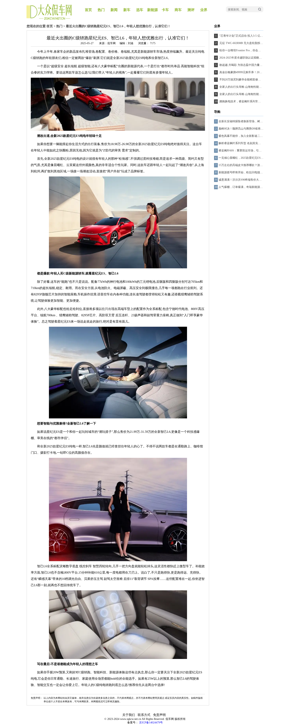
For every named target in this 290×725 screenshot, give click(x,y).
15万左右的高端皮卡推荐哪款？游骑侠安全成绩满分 (250, 165)
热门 (101, 10)
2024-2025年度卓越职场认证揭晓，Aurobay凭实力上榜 (252, 57)
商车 (178, 10)
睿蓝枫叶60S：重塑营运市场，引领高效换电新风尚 (250, 150)
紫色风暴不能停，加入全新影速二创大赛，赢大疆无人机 (253, 135)
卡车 (165, 10)
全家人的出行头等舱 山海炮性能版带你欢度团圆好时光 (252, 86)
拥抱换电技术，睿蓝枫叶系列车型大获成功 (245, 101)
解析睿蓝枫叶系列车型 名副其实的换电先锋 (245, 143)
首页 (88, 10)
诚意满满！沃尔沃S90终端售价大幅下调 (243, 179)
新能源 (152, 10)
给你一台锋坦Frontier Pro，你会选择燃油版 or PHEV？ (252, 50)
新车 (126, 10)
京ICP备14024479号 (151, 722)
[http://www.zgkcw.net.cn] (49, 18)
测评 (191, 10)
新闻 (114, 10)
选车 (139, 10)
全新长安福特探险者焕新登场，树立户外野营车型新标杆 (253, 121)
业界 (203, 10)
